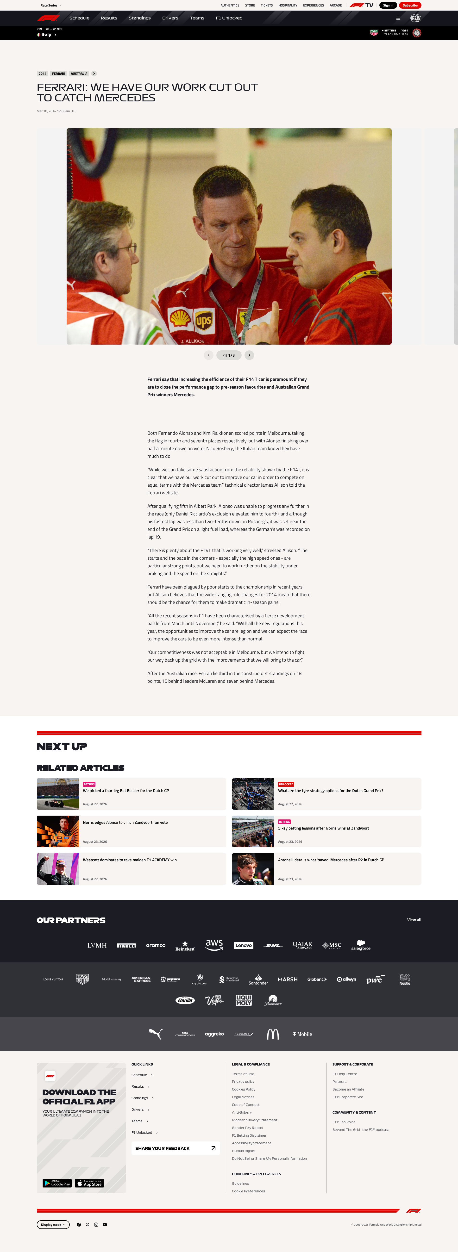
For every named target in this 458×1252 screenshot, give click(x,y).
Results (109, 18)
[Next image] (249, 355)
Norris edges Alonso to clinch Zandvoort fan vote (125, 822)
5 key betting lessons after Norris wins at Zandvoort (323, 828)
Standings (140, 18)
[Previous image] (208, 355)
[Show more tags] (94, 73)
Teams (197, 18)
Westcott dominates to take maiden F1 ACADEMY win (130, 860)
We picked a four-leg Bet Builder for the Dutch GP (126, 791)
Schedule (79, 18)
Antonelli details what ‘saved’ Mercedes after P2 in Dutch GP (331, 860)
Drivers (170, 18)
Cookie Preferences (248, 1191)
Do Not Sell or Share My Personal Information (269, 1158)
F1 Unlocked (229, 18)
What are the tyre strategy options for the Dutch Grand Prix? (330, 791)
